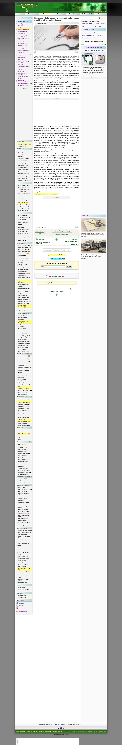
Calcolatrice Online (22, 394)
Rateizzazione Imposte (23, 518)
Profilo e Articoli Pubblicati (61, 234)
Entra (104, 18)
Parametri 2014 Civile (23, 332)
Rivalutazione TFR (22, 176)
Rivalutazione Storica (23, 165)
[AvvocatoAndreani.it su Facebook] (58, 727)
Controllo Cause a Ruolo (24, 299)
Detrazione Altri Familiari (24, 496)
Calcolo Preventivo (22, 392)
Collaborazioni (87, 14)
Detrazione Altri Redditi (23, 502)
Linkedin (21, 605)
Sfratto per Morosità (23, 273)
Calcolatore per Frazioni (24, 572)
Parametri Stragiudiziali (24, 335)
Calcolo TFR (21, 525)
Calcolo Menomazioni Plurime (23, 411)
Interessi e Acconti (22, 191)
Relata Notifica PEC (23, 259)
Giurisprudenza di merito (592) (24, 39)
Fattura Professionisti (23, 360)
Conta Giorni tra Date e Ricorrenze (24, 537)
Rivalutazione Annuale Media (23, 174)
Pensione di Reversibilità (24, 453)
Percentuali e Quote (23, 551)
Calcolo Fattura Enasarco (24, 374)
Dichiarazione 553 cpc (23, 284)
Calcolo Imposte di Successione (22, 446)
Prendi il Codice (56, 276)
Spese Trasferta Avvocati (24, 337)
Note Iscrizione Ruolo (23, 293)
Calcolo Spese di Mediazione (22, 380)
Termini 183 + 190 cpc (23, 229)
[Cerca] (70, 289)
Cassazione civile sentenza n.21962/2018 (46, 194)
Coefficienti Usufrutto (23, 451)
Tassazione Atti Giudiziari (24, 301)
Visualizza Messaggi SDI (24, 358)
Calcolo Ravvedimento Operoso (23, 515)
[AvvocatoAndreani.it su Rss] (63, 727)
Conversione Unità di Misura (23, 576)
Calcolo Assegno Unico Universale (24, 523)
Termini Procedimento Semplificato (23, 226)
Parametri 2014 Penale (24, 334)
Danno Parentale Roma (24, 406)
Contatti (100, 14)
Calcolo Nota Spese (23, 347)
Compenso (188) (22, 82)
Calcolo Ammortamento (24, 197)
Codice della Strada (23, 311)
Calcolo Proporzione (23, 573)
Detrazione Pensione (23, 504)
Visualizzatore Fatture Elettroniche (23, 325)
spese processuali (87, 35)
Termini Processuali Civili (24, 217)
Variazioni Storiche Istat (24, 167)
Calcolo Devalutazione (23, 163)
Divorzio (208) (21, 78)
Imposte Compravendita (24, 468)
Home (20, 14)
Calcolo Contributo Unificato (25, 245)
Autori (19, 27)
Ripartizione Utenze (23, 554)
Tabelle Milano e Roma (24, 423)
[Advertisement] (23, 114)
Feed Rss (20, 25)
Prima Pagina (21, 24)
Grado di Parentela (22, 455)
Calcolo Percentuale (23, 549)
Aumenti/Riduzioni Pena (24, 430)
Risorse (59, 14)
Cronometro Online (23, 582)
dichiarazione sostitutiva (89, 37)
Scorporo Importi (22, 328)
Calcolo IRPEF (21, 487)
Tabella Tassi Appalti (23, 210)
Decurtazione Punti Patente (25, 530)
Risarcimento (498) (23, 43)
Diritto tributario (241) (23, 61)
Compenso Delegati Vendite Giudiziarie (25, 367)
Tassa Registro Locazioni (24, 472)
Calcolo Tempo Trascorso (24, 541)
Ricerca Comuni (22, 566)
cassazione (85, 32)
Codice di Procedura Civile (24, 309)
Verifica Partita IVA (22, 560)
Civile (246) (20, 59)
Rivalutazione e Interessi (24, 151)
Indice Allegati (21, 286)
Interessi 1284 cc (22, 195)
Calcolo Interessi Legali (24, 185)
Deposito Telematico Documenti (23, 261)
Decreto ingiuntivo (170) (24, 85)
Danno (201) (21, 80)
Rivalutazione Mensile (23, 153)
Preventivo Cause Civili (24, 315)
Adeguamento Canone (23, 158)
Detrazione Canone (23, 509)
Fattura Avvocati (22, 330)
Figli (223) (20, 69)
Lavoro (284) (21, 48)
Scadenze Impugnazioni (24, 236)
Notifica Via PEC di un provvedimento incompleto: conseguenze (70, 243)
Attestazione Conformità (24, 257)
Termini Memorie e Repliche (22, 220)
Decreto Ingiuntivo (22, 271)
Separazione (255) (22, 52)
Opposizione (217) (22, 73)
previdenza (95, 32)
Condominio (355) (22, 45)
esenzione (99, 35)
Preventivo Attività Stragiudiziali (22, 318)
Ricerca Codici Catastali (24, 463)
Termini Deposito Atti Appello (23, 234)
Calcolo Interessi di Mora (24, 187)
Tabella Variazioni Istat (23, 169)
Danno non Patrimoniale (24, 404)
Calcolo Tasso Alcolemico (24, 532)
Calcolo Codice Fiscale (23, 556)
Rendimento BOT (22, 479)
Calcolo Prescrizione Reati (24, 436)
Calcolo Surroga (22, 198)
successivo (71, 239)
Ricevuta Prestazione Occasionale (23, 376)
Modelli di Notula (22, 349)
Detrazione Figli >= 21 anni (25, 489)
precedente (42, 239)
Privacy (95, 731)
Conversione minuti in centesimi (23, 580)
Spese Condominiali (23, 474)
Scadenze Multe (22, 238)
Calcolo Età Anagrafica (23, 564)
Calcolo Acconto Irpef (23, 511)
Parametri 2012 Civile (23, 341)
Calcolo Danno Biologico (24, 399)
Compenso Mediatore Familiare (23, 371)
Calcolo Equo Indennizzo (24, 415)
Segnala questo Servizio (58, 282)
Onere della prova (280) (24, 50)
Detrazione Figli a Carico (24, 491)
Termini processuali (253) (24, 54)
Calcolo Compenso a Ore (24, 384)
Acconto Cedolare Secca (24, 513)
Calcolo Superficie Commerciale (22, 465)
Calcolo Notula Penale (23, 351)
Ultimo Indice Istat (22, 171)
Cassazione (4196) (22, 31)
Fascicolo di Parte (22, 253)
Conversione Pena (22, 432)
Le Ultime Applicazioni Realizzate (23, 590)
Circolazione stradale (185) (25, 83)
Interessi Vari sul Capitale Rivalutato (24, 155)
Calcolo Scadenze (22, 215)
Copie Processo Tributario (24, 251)
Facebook (21, 603)
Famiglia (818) (21, 33)
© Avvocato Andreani (22, 613)
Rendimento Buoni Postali (24, 482)
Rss (20, 608)
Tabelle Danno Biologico (24, 417)
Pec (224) (20, 64)
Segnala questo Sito (22, 611)
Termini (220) (21, 71)
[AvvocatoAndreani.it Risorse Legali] (27, 6)
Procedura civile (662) (23, 35)
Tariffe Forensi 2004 (23, 345)
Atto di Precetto (22, 275)
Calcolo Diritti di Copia (23, 249)
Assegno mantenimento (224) (24, 67)
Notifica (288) (21, 47)
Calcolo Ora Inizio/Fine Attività (23, 544)
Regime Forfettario (22, 520)
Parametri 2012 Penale (24, 343)
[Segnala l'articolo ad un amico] (76, 52)
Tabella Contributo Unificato (25, 247)
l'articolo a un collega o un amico (94, 23)
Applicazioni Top (22, 595)
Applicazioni (32, 14)
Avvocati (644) (21, 36)
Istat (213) (20, 74)
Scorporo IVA (21, 547)
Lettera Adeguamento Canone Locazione (23, 161)
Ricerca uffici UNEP (23, 291)
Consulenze (73, 14)
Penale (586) (21, 41)
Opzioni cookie (102, 731)
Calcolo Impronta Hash (24, 297)
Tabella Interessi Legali (24, 204)
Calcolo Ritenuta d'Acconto (25, 390)
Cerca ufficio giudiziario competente (24, 289)
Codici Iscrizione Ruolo (23, 295)
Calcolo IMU (21, 457)
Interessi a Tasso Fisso (24, 189)
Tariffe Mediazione (22, 382)
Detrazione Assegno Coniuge (23, 506)
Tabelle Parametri (22, 339)
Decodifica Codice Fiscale (24, 558)
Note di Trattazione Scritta (24, 267)
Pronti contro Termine (23, 481)
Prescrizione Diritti (22, 534)
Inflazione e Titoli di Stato (24, 180)
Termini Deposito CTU (23, 240)
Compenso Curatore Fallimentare (23, 364)
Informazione (46, 14)
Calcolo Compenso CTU (24, 362)
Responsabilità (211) (23, 76)
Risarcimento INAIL (23, 413)
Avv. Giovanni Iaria (40, 23)
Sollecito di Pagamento (24, 269)
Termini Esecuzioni (22, 231)
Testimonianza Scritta (23, 303)
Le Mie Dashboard (22, 146)
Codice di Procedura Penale (23, 438)
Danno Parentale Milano (24, 408)
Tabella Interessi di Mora (24, 206)
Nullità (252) (21, 55)
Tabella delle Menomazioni (24, 425)
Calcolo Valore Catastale (24, 459)
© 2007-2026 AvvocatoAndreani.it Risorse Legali (80, 731)
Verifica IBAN (21, 562)
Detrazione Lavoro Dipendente (22, 499)
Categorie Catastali (23, 461)
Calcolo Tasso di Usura (24, 200)
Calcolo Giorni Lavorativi (24, 539)
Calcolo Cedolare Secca (24, 470)
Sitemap (60, 731)
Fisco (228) (20, 62)
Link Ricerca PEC (22, 587)
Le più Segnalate (22, 597)
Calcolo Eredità (21, 444)
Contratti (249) (21, 57)
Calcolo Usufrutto (22, 449)
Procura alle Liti (22, 255)
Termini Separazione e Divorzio (23, 223)
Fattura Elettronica (23, 356)
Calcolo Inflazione (22, 178)
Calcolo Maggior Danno (24, 193)
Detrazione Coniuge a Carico (23, 494)
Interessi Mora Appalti (23, 208)
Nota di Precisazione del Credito (24, 278)
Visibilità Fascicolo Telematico (22, 265)
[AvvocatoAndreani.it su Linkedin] (61, 727)
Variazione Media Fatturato (25, 553)
